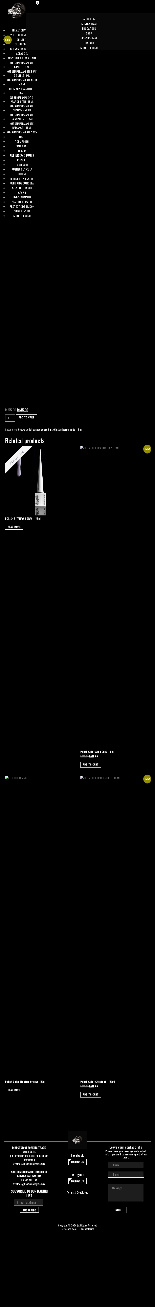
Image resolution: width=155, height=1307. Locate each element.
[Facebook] (134, 4)
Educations (89, 28)
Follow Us (77, 1162)
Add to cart (27, 417)
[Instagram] (139, 4)
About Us (89, 19)
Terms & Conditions (77, 1192)
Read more (14, 526)
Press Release (89, 38)
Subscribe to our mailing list (29, 1193)
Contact (89, 43)
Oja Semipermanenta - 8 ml (67, 429)
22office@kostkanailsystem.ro (29, 1163)
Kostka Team (88, 23)
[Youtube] (144, 4)
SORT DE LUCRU (89, 48)
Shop (89, 33)
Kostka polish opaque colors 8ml (35, 429)
